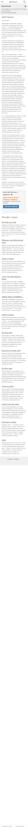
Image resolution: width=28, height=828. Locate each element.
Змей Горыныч (8, 314)
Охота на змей (8, 386)
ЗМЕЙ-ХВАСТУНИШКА (12, 297)
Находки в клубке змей (11, 350)
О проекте (10, 459)
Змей (4, 440)
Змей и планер (8, 258)
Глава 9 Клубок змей (10, 404)
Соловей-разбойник (19, 826)
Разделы (16, 459)
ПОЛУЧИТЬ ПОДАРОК (10, 206)
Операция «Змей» (9, 422)
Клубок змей (7, 332)
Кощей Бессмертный (7, 826)
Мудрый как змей (9, 222)
